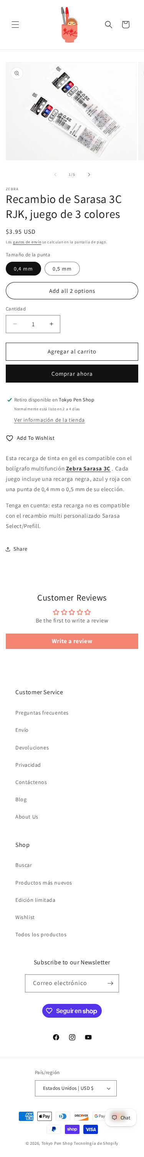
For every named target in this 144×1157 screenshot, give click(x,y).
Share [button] (20, 548)
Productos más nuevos (43, 882)
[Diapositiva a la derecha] (89, 174)
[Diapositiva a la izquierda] (55, 174)
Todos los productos (40, 934)
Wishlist (25, 917)
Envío (22, 729)
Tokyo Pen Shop (57, 1143)
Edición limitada (35, 899)
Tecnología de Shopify (96, 1143)
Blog (20, 799)
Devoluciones (32, 747)
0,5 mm (62, 268)
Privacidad (28, 764)
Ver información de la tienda (49, 419)
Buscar (23, 865)
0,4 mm (23, 268)
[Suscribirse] (110, 983)
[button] (15, 24)
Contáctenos (31, 782)
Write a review (72, 641)
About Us (26, 816)
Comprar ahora (72, 373)
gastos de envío (27, 241)
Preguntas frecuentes (42, 712)
